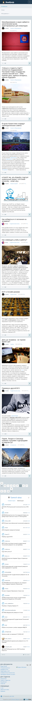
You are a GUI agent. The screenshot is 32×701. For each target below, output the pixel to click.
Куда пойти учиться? (7, 551)
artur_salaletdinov (9, 603)
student (7, 28)
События (2, 683)
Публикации (20, 500)
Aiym (6, 617)
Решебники (3, 682)
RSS (4, 654)
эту (22, 370)
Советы (12, 344)
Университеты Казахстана (7, 672)
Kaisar (6, 527)
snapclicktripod (14, 415)
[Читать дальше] (29, 63)
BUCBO (6, 512)
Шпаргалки (3, 678)
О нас (1, 688)
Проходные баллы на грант (7, 674)
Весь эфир (27, 654)
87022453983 (8, 572)
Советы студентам (5, 680)
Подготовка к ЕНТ (5, 671)
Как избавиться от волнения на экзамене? (14, 220)
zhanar (6, 588)
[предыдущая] (5, 485)
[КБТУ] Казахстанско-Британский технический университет (16, 523)
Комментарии (11, 500)
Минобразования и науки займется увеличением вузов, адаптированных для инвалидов (15, 24)
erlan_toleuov (8, 638)
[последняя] (11, 489)
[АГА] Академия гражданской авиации (11, 530)
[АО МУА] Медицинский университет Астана (12, 612)
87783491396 (8, 632)
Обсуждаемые (4, 13)
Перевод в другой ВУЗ (11, 388)
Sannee (6, 564)
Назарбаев (4, 169)
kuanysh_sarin (8, 646)
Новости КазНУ (14, 183)
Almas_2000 (7, 521)
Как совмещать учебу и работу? (14, 240)
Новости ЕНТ (13, 294)
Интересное (13, 445)
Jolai (6, 625)
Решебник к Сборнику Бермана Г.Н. (10, 605)
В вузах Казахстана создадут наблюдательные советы (13, 124)
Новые (3, 10)
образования (13, 157)
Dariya (6, 223)
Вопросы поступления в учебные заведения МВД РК (14, 627)
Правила (2, 691)
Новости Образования (15, 28)
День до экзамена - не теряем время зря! (13, 341)
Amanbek (7, 595)
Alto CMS (12, 696)
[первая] (1, 484)
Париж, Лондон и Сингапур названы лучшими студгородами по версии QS (14, 440)
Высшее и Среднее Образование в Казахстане (13, 591)
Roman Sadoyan (15, 699)
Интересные (4, 6)
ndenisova (7, 541)
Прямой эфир (16, 497)
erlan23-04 (7, 580)
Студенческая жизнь (15, 223)
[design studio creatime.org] (27, 699)
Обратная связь (4, 689)
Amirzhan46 (8, 504)
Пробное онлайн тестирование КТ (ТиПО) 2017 (13, 634)
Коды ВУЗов (3, 666)
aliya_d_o (7, 556)
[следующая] (8, 491)
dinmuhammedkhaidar (10, 610)
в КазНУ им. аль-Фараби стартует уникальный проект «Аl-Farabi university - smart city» (15, 179)
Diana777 (7, 534)
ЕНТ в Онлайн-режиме (11, 292)
